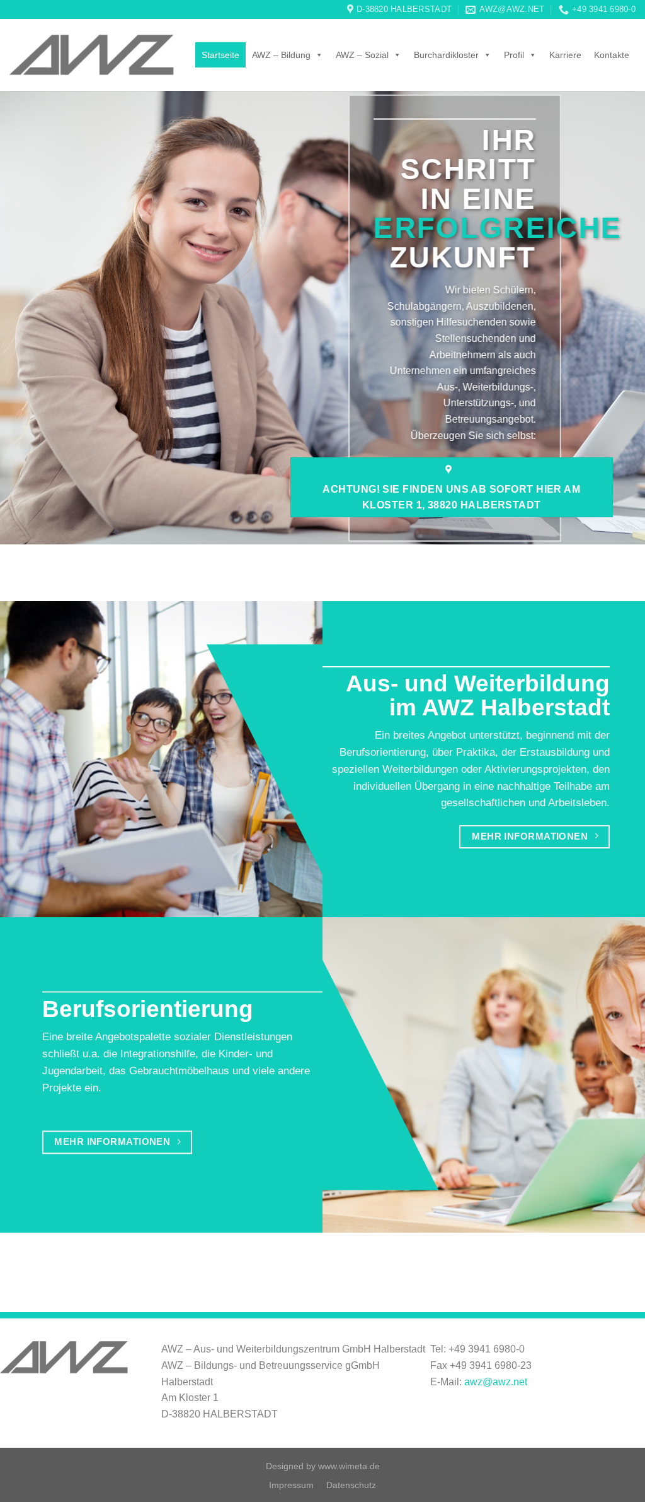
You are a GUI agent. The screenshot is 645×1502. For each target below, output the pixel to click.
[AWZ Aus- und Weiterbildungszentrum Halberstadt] (91, 55)
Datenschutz (351, 1485)
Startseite (220, 55)
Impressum (291, 1485)
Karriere (565, 55)
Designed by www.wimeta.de (323, 1466)
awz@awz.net (495, 1381)
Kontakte (611, 55)
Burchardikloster (446, 55)
